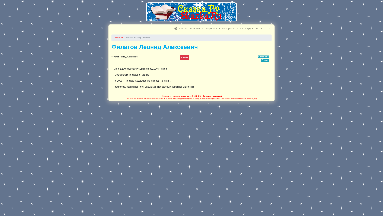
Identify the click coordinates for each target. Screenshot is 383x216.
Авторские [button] (195, 28)
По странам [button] (229, 28)
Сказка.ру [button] (245, 28)
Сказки (184, 57)
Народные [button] (212, 28)
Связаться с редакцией (212, 96)
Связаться (264, 28)
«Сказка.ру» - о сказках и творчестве (176, 96)
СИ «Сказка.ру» (131, 98)
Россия (265, 60)
